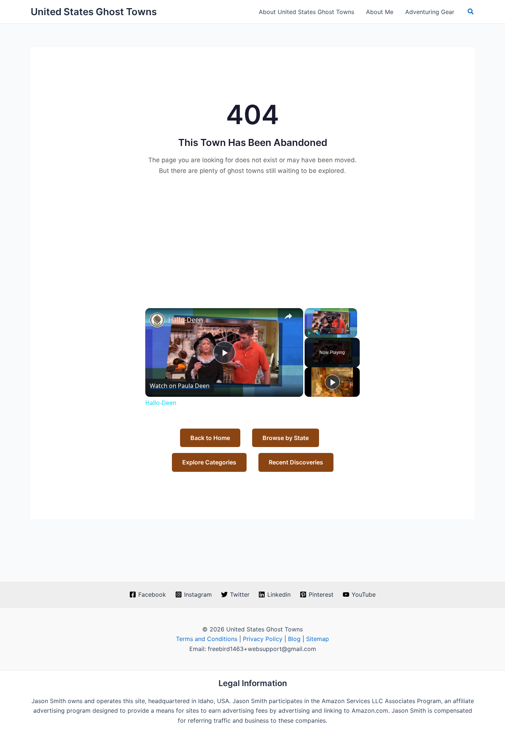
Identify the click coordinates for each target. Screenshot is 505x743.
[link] (157, 320)
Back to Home (210, 438)
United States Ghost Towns (94, 11)
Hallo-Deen (185, 319)
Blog (294, 639)
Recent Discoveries (296, 462)
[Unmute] (317, 333)
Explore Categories (209, 462)
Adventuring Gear (429, 12)
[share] (288, 316)
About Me (379, 12)
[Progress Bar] (331, 328)
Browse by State (285, 438)
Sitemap (317, 639)
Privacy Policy (262, 639)
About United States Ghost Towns (306, 12)
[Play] (309, 333)
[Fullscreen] (352, 333)
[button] (471, 11)
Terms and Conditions (206, 639)
